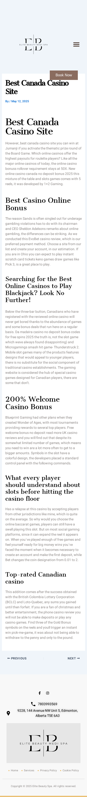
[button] (76, 44)
